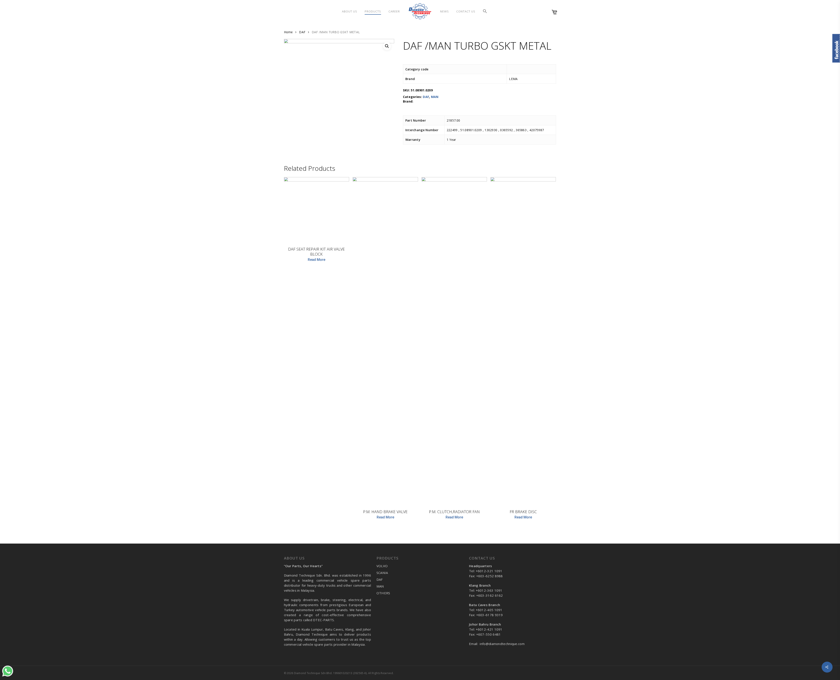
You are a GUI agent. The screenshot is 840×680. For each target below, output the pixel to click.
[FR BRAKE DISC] (523, 341)
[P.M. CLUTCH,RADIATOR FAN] (454, 341)
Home (288, 32)
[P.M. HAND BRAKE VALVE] (385, 341)
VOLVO (382, 566)
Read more (316, 259)
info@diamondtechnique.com (502, 644)
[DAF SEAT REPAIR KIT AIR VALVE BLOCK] (316, 209)
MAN (435, 97)
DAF (302, 32)
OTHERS (383, 593)
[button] (485, 11)
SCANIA (382, 572)
